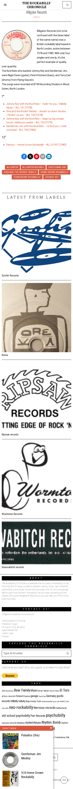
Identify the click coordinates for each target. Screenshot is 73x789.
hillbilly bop (24, 701)
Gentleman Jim (57, 167)
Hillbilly (14, 701)
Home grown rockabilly (54, 172)
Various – (11, 144)
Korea (5, 355)
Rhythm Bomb (51, 722)
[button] (67, 4)
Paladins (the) (30, 735)
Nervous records (45, 708)
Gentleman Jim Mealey (31, 756)
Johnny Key (52, 177)
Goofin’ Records (10, 275)
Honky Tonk (35, 701)
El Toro (64, 690)
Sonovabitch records (13, 567)
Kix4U (62, 701)
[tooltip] (24, 156)
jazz (54, 701)
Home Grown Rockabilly (30, 144)
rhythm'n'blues (33, 722)
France (26, 696)
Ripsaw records (10, 434)
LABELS (36, 17)
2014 (3, 691)
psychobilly (55, 715)
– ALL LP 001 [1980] (55, 144)
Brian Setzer (43, 691)
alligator (12, 167)
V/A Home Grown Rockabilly (32, 775)
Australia (9, 691)
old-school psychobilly (16, 715)
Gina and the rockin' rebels (20, 172)
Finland (19, 696)
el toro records (8, 696)
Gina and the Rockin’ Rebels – (22, 111)
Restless (21, 723)
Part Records (37, 715)
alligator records (33, 167)
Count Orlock (54, 691)
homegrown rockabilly (27, 177)
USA (67, 737)
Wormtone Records (12, 514)
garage (34, 696)
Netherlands (61, 708)
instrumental (46, 701)
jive (58, 701)
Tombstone (60, 737)
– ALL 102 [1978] (33, 115)
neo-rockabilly (21, 707)
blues (34, 690)
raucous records (9, 723)
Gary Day (42, 696)
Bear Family (22, 690)
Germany (51, 696)
